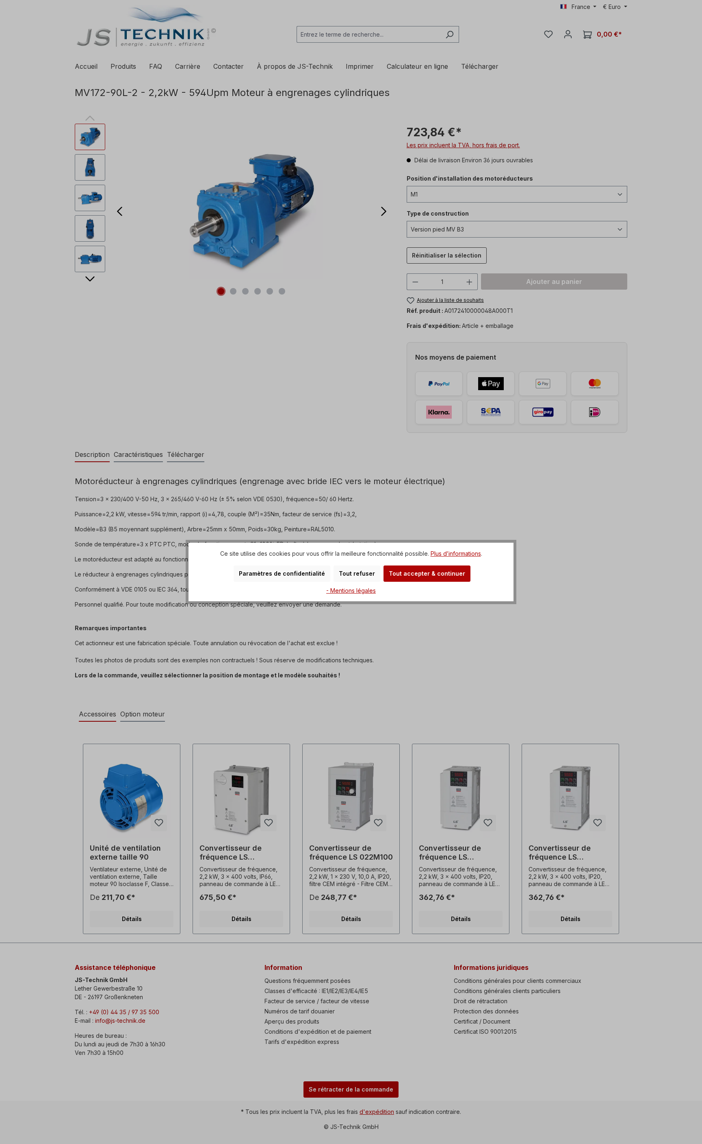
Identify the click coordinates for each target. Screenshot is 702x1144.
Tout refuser (357, 573)
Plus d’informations (456, 553)
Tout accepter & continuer (427, 573)
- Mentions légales (351, 590)
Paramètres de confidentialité (282, 573)
